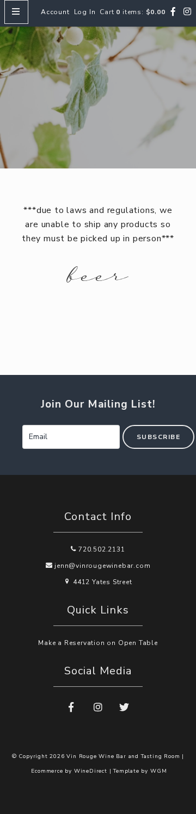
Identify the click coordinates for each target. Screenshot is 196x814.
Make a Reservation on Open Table (98, 642)
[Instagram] (187, 12)
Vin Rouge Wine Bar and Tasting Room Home (98, 93)
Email (11, 425)
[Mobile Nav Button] (16, 12)
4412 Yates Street (101, 582)
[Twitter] (125, 707)
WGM (158, 771)
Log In (85, 12)
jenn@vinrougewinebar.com (101, 565)
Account (55, 12)
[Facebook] (173, 12)
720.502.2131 (100, 549)
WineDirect (90, 771)
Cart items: (132, 12)
